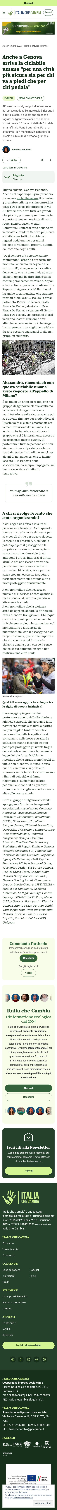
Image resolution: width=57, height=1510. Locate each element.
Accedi (48, 12)
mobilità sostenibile (30, 98)
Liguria (18, 175)
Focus (33, 1276)
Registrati (28, 958)
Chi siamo (8, 1243)
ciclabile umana (27, 198)
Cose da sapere (11, 1270)
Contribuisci (9, 1323)
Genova (17, 179)
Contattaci (8, 1255)
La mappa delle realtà (14, 1296)
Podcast (34, 1270)
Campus (7, 1308)
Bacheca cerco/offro (14, 1302)
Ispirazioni (8, 1276)
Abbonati (28, 1088)
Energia (8, 98)
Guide (5, 1282)
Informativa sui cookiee (23, 1497)
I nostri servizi (10, 1249)
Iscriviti (29, 1170)
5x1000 (6, 1329)
